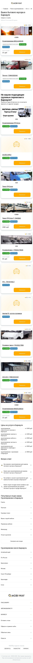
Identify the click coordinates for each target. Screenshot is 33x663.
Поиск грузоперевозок (16, 8)
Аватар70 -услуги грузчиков (12, 313)
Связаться (22, 52)
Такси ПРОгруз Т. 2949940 (11, 218)
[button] (15, 37)
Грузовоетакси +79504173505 (12, 250)
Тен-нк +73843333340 (10, 75)
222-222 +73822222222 (10, 377)
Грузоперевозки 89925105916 (12, 409)
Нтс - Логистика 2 (8, 282)
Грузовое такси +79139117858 (13, 345)
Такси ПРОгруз (7, 186)
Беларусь (8, 648)
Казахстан (17, 648)
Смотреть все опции (16, 541)
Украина (25, 648)
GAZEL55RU (6, 155)
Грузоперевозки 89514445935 (12, 41)
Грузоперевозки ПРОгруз (11, 123)
